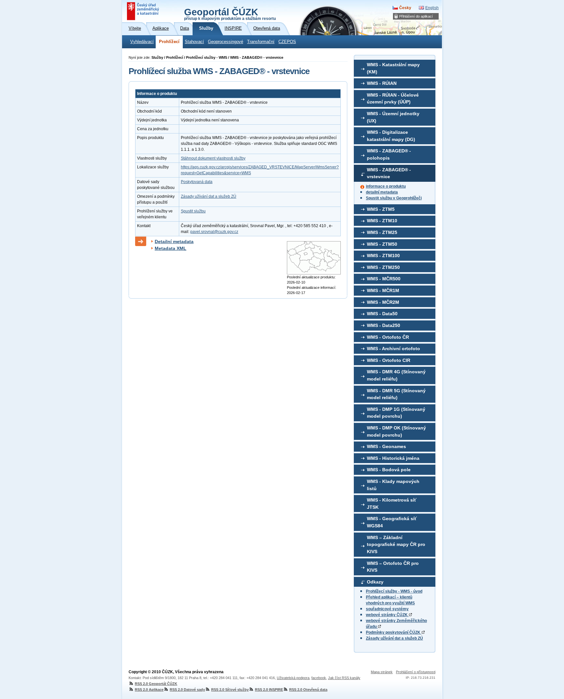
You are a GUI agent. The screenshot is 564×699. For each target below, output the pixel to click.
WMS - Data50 (382, 313)
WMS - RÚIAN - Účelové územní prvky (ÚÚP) (393, 98)
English (432, 8)
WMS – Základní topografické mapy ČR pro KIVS (396, 544)
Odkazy (375, 581)
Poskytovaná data (196, 181)
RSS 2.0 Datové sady (187, 689)
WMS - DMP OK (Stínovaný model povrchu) (396, 431)
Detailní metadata (174, 241)
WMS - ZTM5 (381, 209)
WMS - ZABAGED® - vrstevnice (389, 173)
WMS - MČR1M (383, 290)
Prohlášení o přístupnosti (415, 672)
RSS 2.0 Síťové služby (230, 689)
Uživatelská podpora (293, 678)
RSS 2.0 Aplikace (149, 689)
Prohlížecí (169, 41)
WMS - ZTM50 (382, 244)
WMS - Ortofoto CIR (388, 360)
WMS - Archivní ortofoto (393, 348)
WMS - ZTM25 (382, 232)
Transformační (260, 41)
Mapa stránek (382, 672)
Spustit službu (193, 211)
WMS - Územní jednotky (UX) (393, 117)
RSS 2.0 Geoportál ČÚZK (156, 684)
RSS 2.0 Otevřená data (308, 689)
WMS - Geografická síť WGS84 (392, 522)
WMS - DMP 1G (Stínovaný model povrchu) (396, 413)
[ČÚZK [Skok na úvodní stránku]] (143, 11)
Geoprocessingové (225, 41)
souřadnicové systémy (387, 609)
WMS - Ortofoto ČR (388, 337)
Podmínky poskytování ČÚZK (393, 632)
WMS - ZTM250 (383, 267)
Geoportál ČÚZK (230, 14)
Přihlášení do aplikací (416, 16)
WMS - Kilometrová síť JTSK (391, 503)
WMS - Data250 (383, 325)
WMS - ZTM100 (383, 255)
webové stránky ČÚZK (387, 615)
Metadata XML (170, 248)
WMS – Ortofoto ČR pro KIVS (393, 567)
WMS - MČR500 (383, 278)
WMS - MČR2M (383, 302)
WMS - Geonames (386, 446)
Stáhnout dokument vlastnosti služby (213, 158)
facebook (318, 678)
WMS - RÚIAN (382, 83)
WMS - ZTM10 (382, 220)
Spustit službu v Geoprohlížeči (394, 198)
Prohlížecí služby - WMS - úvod (394, 591)
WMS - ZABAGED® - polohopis (389, 154)
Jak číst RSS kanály (344, 678)
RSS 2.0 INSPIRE (269, 689)
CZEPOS (287, 41)
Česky (405, 8)
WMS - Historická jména (393, 458)
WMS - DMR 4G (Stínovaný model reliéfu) (396, 375)
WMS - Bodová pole (389, 469)
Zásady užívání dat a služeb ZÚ (394, 638)
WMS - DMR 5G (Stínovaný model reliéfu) (396, 394)
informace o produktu (386, 186)
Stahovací (194, 41)
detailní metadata (382, 192)
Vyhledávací (142, 41)
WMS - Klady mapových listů (393, 485)
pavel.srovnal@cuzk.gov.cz (214, 231)
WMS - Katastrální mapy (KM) (393, 68)
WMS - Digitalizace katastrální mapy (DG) (391, 136)
